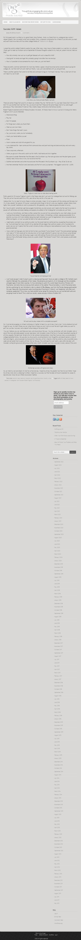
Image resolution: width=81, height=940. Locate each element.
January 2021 (57, 521)
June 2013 (56, 821)
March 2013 (57, 831)
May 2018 (56, 626)
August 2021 (57, 498)
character (27, 378)
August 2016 (57, 696)
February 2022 (58, 481)
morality (46, 378)
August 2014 (57, 775)
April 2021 (57, 511)
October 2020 (58, 531)
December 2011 (58, 880)
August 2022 (58, 465)
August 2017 (57, 656)
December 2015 (58, 722)
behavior (23, 378)
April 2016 (57, 709)
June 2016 (57, 702)
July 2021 (56, 501)
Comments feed (58, 920)
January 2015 (57, 758)
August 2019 (57, 577)
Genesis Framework (43, 934)
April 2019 (57, 590)
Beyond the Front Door (30, 22)
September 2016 (58, 692)
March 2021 (57, 514)
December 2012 (58, 841)
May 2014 (57, 784)
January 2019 (57, 600)
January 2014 (57, 798)
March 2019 (57, 593)
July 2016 (56, 699)
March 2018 (57, 633)
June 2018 (56, 623)
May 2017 (56, 666)
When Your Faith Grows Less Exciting (64, 435)
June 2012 (57, 860)
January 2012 (57, 877)
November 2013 (58, 804)
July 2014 (56, 778)
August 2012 (57, 854)
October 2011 (58, 887)
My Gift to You (45, 22)
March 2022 (57, 478)
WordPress (51, 934)
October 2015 (58, 728)
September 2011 (58, 890)
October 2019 (58, 570)
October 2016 (58, 689)
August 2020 (58, 537)
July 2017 (56, 659)
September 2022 (58, 462)
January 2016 (57, 719)
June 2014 (57, 781)
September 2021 (58, 495)
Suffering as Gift (58, 429)
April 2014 (57, 788)
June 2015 (57, 742)
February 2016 (58, 715)
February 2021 (58, 518)
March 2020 (57, 554)
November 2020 (58, 527)
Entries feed (57, 916)
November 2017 (58, 646)
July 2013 (56, 817)
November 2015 (58, 725)
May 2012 (57, 864)
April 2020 (57, 551)
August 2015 (57, 735)
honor (41, 378)
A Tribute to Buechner (60, 439)
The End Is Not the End (60, 432)
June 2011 (56, 900)
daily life (33, 378)
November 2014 (58, 765)
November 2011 (58, 883)
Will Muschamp (36, 380)
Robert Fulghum (28, 380)
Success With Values (12, 29)
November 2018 (58, 607)
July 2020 (57, 541)
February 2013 (58, 834)
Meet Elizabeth (14, 22)
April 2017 (57, 669)
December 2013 (58, 801)
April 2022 (57, 475)
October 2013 (58, 808)
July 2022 (57, 468)
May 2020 (57, 547)
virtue (49, 378)
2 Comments (26, 33)
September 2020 (59, 534)
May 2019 (57, 587)
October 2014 (58, 768)
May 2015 (57, 745)
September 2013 (58, 811)
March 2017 (57, 672)
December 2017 (58, 643)
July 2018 (56, 620)
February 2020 (58, 557)
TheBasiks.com (44, 41)
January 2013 (57, 837)
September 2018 (58, 613)
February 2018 (58, 636)
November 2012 (58, 844)
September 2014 (58, 771)
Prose (36, 934)
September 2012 (58, 850)
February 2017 (58, 676)
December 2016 (58, 682)
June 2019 (57, 583)
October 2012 (58, 847)
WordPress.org (58, 923)
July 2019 (56, 580)
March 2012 (57, 870)
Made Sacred (24, 10)
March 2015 (57, 751)
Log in (56, 913)
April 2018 (57, 630)
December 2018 (58, 603)
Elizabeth (18, 33)
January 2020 (58, 560)
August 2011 (57, 893)
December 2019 (58, 564)
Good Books (57, 22)
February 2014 (58, 794)
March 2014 (57, 791)
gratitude (37, 378)
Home (5, 22)
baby (19, 378)
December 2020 (58, 524)
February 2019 (58, 597)
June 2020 (57, 544)
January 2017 (57, 679)
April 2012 (57, 867)
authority (15, 378)
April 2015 (57, 748)
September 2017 (58, 653)
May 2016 (57, 705)
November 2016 (58, 686)
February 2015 (58, 755)
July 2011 (56, 897)
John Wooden (20, 380)
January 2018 (57, 639)
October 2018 (58, 610)
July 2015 (56, 738)
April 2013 (57, 827)
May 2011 (56, 903)
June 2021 (57, 504)
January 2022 (58, 485)
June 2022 (57, 471)
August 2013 (57, 814)
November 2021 (58, 488)
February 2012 (58, 873)
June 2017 (56, 663)
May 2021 (57, 508)
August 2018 (57, 616)
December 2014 (58, 761)
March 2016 (57, 712)
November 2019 (58, 567)
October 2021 (58, 491)
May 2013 (56, 824)
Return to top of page (40, 933)
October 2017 (58, 649)
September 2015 (58, 732)
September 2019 (58, 574)
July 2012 (56, 857)
